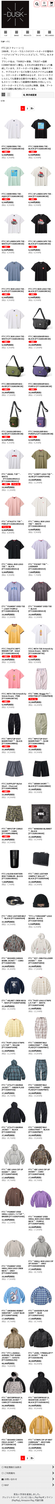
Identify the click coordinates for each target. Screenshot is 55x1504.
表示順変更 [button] (31, 94)
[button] (37, 4)
